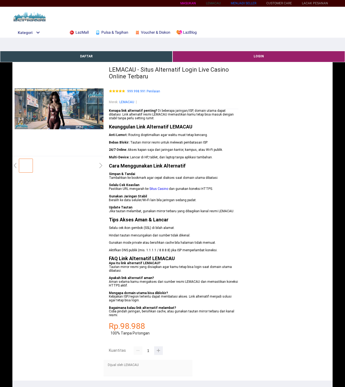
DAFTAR (86, 56)
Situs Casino (158, 189)
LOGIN (259, 56)
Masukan (188, 3)
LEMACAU (126, 102)
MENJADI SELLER (243, 3)
